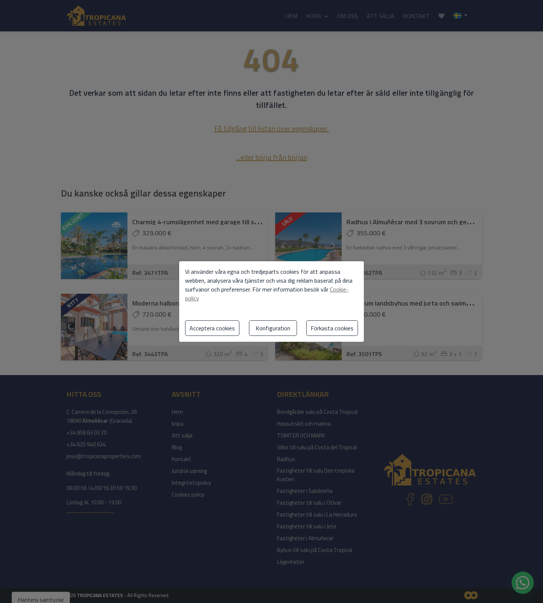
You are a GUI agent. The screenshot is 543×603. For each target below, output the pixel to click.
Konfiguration (273, 328)
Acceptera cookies (212, 328)
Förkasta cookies (332, 328)
